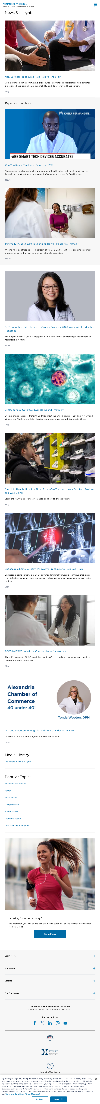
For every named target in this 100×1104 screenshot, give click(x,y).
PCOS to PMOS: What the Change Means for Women (35, 651)
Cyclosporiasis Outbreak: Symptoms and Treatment (34, 409)
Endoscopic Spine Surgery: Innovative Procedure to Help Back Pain (44, 569)
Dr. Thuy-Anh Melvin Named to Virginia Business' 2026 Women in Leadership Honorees (49, 329)
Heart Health (11, 797)
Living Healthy (12, 804)
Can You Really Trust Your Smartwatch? (28, 165)
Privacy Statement (32, 1094)
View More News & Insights (18, 762)
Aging (8, 790)
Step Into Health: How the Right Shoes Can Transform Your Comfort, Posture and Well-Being (49, 491)
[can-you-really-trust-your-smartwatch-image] (50, 133)
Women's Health (13, 819)
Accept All (58, 1099)
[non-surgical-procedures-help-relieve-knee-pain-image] (50, 45)
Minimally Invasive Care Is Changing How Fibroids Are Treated (41, 243)
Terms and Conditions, (14, 1094)
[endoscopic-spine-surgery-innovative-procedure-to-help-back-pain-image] (50, 537)
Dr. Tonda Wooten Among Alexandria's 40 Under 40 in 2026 (40, 730)
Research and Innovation (17, 826)
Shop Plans (50, 934)
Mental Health (11, 812)
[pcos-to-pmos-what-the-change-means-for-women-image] (50, 620)
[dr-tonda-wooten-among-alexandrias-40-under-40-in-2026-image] (50, 699)
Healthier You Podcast (15, 783)
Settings (39, 1099)
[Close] (96, 1079)
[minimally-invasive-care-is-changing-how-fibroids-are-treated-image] (50, 212)
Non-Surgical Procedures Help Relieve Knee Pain (33, 76)
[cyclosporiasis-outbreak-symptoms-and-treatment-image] (50, 378)
